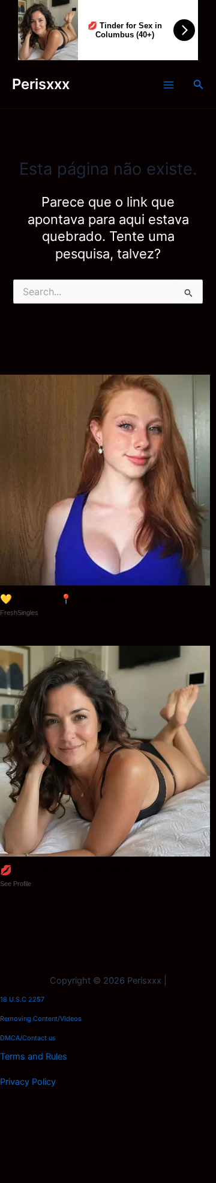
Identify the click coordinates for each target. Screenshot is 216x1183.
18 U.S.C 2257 (22, 999)
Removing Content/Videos (41, 1018)
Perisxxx (41, 84)
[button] (198, 84)
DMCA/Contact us (28, 1038)
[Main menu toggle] (168, 85)
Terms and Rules (33, 1056)
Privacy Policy (28, 1081)
